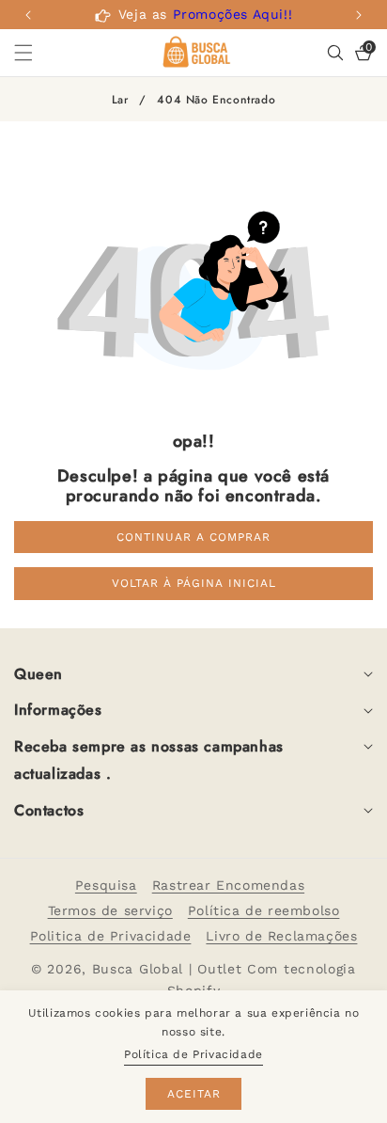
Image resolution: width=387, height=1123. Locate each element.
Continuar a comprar (193, 537)
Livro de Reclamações (281, 935)
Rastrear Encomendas (228, 885)
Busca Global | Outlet (169, 968)
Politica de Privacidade (111, 935)
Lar (120, 100)
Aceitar (194, 1093)
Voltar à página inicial (194, 583)
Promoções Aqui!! (233, 14)
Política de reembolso (264, 910)
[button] (359, 15)
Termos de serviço (110, 910)
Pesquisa (106, 885)
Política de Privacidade (193, 1054)
